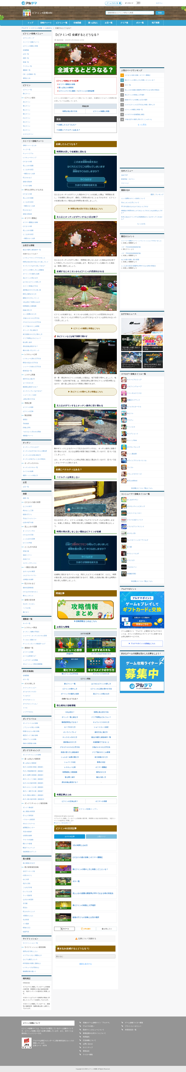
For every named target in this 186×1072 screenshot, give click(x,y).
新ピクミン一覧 (70, 684)
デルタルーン (132, 567)
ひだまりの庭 (27, 161)
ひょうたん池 (27, 891)
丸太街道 (26, 919)
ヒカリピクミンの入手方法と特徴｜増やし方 (140, 104)
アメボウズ (26, 696)
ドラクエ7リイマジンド (135, 526)
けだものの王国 (28, 535)
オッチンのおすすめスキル (101, 653)
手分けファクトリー (29, 518)
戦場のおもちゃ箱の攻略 (31, 731)
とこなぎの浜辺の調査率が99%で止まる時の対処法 (138, 266)
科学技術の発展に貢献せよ (32, 963)
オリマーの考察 (101, 801)
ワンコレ (130, 467)
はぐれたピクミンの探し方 (101, 684)
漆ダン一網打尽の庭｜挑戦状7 (33, 791)
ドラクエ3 (130, 560)
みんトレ (130, 413)
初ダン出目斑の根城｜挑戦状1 (33, 767)
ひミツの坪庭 (27, 543)
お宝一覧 (108, 23)
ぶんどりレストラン (29, 575)
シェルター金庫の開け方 (70, 757)
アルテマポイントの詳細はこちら (143, 643)
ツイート (65, 929)
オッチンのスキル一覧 (30, 467)
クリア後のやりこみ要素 (101, 752)
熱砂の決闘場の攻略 (29, 743)
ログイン (159, 3)
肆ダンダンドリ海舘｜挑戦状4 (33, 779)
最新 (152, 194)
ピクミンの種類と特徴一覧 (134, 109)
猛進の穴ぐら (27, 514)
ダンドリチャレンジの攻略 (32, 754)
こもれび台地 (27, 887)
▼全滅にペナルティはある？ (68, 130)
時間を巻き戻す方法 (69, 111)
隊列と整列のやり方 (29, 294)
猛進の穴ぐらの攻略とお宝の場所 (136, 100)
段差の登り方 (27, 310)
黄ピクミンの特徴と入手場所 (134, 95)
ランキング (159, 194)
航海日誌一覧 (27, 370)
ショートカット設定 (101, 727)
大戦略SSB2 (131, 574)
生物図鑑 (77, 23)
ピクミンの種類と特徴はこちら (86, 328)
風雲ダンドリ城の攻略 (30, 735)
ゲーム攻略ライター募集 (134, 1023)
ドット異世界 (132, 454)
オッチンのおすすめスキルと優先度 (35, 451)
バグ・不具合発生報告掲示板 (131, 247)
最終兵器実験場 (28, 587)
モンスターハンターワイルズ (137, 540)
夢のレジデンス (28, 595)
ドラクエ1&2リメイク (135, 520)
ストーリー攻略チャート (31, 42)
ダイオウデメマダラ (29, 691)
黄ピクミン (26, 106)
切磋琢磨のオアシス (29, 851)
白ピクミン (26, 118)
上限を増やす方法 (29, 399)
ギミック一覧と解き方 (70, 717)
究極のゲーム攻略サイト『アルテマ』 (97, 1023)
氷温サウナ (26, 559)
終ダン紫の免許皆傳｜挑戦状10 (33, 799)
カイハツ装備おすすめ (30, 286)
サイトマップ (88, 1047)
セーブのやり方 (70, 727)
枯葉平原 (26, 931)
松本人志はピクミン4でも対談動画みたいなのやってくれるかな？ (141, 218)
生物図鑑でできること (101, 742)
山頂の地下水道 (28, 522)
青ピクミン (26, 110)
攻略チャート (46, 23)
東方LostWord (132, 481)
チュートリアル (28, 153)
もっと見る (142, 125)
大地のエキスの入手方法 (101, 747)
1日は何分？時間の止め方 (31, 302)
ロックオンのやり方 (69, 737)
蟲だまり (26, 612)
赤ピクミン (26, 102)
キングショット (132, 434)
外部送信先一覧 (130, 1030)
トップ (30, 23)
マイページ (125, 183)
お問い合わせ (88, 1044)
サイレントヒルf (133, 553)
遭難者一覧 (26, 70)
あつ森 (129, 547)
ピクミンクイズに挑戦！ (68, 91)
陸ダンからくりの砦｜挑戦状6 (33, 787)
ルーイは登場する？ (29, 656)
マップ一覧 (26, 149)
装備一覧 (26, 62)
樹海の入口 (26, 927)
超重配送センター (29, 827)
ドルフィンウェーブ (134, 386)
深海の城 (26, 551)
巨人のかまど (27, 177)
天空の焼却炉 (27, 831)
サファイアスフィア (134, 380)
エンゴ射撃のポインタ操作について (133, 198)
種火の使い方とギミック (31, 350)
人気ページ (101, 836)
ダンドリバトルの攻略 (30, 723)
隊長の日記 (101, 762)
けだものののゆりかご (30, 592)
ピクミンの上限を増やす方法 (101, 689)
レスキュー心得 (70, 767)
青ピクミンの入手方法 (70, 673)
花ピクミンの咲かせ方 (101, 694)
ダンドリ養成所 (28, 807)
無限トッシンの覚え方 (30, 475)
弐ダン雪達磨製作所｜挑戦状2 (33, 771)
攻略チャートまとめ (29, 145)
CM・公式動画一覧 (29, 74)
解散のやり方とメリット (31, 298)
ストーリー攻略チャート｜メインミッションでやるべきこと (141, 241)
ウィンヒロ (131, 427)
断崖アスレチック (29, 847)
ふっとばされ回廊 (29, 539)
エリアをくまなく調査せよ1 (32, 955)
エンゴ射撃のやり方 (29, 314)
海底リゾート (27, 555)
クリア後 (124, 23)
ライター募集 (88, 1054)
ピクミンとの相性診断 (86, 91)
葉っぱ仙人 (93, 23)
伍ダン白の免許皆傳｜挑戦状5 (33, 783)
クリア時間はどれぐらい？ (101, 717)
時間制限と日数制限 (69, 772)
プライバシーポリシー (133, 1026)
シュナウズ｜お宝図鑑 (30, 660)
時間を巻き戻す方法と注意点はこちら (87, 209)
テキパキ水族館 (28, 839)
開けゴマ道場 (27, 843)
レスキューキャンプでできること (34, 258)
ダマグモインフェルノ (30, 704)
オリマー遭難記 (101, 767)
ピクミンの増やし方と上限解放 (33, 270)
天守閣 (25, 903)
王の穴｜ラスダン (29, 604)
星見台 (25, 907)
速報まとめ (26, 78)
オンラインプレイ (69, 732)
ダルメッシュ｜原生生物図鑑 (32, 664)
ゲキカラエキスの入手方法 (70, 747)
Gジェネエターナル (134, 407)
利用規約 (86, 1037)
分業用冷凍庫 (27, 835)
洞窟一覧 (26, 58)
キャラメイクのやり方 (101, 673)
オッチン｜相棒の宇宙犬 (31, 631)
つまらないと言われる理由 (32, 431)
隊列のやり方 (101, 772)
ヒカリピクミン (28, 134)
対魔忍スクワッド (133, 400)
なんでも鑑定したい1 (30, 959)
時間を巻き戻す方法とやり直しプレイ (35, 262)
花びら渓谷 (26, 883)
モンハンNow (132, 440)
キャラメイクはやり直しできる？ (34, 266)
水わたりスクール (29, 823)
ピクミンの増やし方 (69, 689)
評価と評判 (26, 427)
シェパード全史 (70, 762)
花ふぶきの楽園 (28, 165)
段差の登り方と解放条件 (70, 752)
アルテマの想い (88, 1026)
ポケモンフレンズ (133, 447)
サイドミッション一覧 (30, 943)
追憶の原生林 (27, 181)
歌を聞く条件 (70, 777)
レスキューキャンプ (29, 157)
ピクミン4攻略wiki (42, 12)
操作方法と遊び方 (101, 732)
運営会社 (86, 1051)
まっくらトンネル (29, 531)
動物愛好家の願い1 (29, 971)
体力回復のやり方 (101, 757)
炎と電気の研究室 (29, 811)
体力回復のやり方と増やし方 (32, 334)
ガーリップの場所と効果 (70, 694)
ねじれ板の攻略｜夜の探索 (130, 259)
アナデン (130, 420)
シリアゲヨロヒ (28, 712)
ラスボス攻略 (27, 185)
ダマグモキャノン (29, 700)
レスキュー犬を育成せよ (31, 967)
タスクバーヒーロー (134, 513)
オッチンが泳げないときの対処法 (34, 459)
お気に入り (108, 929)
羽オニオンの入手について (130, 202)
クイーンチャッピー (29, 688)
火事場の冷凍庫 (28, 579)
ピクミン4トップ (28, 38)
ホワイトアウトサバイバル (137, 460)
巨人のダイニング (29, 911)
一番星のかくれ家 (29, 173)
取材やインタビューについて (93, 1030)
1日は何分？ (69, 712)
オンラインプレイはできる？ (32, 391)
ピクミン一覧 (61, 23)
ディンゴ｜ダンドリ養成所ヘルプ (34, 643)
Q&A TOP (124, 175)
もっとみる (141, 224)
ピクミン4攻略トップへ (88, 809)
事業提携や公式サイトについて (94, 1033)
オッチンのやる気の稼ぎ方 (32, 455)
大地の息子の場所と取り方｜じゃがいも (138, 119)
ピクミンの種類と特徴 (101, 111)
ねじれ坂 (26, 879)
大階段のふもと (28, 915)
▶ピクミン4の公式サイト (62, 823)
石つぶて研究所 (28, 815)
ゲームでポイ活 (112, 3)
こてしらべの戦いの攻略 (31, 727)
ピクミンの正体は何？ (70, 801)
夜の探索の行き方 (29, 863)
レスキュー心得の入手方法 (32, 358)
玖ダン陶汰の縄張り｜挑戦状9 (33, 795)
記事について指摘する (87, 939)
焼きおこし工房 (28, 510)
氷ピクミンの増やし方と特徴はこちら (87, 392)
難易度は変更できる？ (30, 387)
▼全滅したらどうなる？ (66, 125)
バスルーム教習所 (29, 819)
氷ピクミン (26, 130)
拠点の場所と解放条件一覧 (101, 737)
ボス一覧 (140, 23)
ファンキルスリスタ (134, 393)
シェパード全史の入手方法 (32, 366)
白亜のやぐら (27, 875)
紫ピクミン (26, 114)
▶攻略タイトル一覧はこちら (142, 488)
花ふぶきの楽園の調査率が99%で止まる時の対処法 (142, 90)
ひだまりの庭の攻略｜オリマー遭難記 (137, 75)
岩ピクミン (26, 122)
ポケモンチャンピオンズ (136, 506)
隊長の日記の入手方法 (30, 362)
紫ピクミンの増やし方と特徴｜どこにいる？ (140, 80)
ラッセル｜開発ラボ (29, 640)
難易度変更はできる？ (70, 722)
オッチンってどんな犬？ (31, 447)
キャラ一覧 (26, 623)
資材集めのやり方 (69, 742)
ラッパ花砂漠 (27, 895)
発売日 (25, 419)
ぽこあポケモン (132, 500)
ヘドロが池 (26, 608)
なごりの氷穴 (27, 506)
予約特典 (26, 423)
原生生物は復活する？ (70, 782)
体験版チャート (28, 435)
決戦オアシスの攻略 (29, 739)
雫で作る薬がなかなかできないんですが (134, 206)
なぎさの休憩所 (28, 899)
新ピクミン (26, 93)
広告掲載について (89, 1040)
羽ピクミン (26, 126)
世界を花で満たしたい (30, 951)
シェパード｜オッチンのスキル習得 (35, 635)
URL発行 (87, 929)
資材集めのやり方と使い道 (32, 290)
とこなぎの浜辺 (28, 169)
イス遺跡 (26, 923)
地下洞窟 (155, 23)
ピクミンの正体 (28, 411)
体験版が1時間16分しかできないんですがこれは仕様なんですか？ (142, 212)
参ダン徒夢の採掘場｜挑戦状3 (33, 775)
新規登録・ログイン (128, 179)
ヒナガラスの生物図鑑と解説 (134, 114)
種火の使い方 (101, 777)
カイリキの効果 (28, 471)
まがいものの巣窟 (29, 571)
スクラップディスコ (29, 563)
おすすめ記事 (70, 836)
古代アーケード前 (29, 871)
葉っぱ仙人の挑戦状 (66, 88)
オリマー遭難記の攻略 (67, 84)
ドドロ (25, 708)
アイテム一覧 (27, 66)
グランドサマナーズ (134, 474)
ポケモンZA (131, 533)
